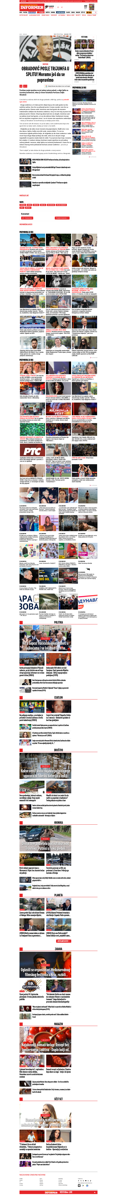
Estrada (45, 1115)
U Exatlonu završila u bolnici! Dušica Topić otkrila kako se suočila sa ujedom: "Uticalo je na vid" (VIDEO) (50, 734)
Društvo (48, 12)
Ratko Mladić (24, 15)
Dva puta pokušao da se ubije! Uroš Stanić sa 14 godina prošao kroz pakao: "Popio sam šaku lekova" (50, 1163)
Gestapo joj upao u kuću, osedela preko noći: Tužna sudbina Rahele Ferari (50, 1016)
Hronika (53, 12)
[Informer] (58, 7)
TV (20, 1182)
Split (22, 207)
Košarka (23, 205)
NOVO (21, 12)
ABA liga (43, 205)
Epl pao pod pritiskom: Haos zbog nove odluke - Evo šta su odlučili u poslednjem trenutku (50, 1083)
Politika (25, 12)
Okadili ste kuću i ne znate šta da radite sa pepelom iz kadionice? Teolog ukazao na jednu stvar (57, 798)
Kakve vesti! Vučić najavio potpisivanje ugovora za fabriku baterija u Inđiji (79, 1)
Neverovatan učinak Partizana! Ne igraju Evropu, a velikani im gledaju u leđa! (51, 176)
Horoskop (54, 15)
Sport (21, 34)
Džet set (83, 12)
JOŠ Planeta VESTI (62, 941)
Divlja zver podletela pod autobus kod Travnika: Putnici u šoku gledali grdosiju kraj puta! (45, 846)
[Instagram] (83, 1180)
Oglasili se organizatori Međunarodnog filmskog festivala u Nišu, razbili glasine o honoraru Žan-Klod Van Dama (45, 972)
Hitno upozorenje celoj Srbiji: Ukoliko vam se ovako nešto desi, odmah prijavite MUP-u (51, 879)
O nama (60, 1180)
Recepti (78, 15)
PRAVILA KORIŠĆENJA (62, 1185)
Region (45, 839)
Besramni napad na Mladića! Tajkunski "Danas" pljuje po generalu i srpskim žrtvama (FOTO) (50, 689)
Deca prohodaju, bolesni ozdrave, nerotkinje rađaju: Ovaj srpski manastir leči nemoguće (31, 798)
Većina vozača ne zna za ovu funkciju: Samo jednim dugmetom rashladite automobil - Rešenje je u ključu (49, 814)
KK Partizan (51, 205)
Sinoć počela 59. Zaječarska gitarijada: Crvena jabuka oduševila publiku (32, 997)
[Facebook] (79, 1180)
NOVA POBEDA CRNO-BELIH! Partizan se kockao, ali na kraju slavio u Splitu (50, 161)
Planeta (68, 12)
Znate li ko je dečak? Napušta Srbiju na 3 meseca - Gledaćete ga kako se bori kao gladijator (58, 718)
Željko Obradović (61, 205)
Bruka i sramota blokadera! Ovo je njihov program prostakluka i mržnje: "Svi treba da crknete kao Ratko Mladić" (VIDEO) (84, 54)
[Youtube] (86, 1180)
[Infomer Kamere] (50, 7)
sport (29, 205)
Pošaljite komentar (61, 218)
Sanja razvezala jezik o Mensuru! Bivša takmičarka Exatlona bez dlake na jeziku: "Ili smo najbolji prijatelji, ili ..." (51, 742)
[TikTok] (91, 1180)
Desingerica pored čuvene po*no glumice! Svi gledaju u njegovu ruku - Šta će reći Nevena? (51, 1155)
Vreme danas (45, 15)
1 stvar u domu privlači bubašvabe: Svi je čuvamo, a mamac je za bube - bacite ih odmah (51, 1091)
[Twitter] (81, 1180)
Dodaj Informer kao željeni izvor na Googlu (59, 86)
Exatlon (22, 712)
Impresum (60, 1183)
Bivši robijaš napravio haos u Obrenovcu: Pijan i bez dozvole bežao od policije (32, 870)
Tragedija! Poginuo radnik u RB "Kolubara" (51, 1)
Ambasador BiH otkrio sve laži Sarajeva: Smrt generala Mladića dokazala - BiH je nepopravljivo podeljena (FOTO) (57, 672)
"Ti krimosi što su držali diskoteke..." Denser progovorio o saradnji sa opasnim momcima (31, 1147)
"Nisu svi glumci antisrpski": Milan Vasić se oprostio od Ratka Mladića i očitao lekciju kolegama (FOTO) (51, 1008)
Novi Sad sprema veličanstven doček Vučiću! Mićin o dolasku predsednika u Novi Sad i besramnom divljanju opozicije (49, 681)
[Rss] (88, 1180)
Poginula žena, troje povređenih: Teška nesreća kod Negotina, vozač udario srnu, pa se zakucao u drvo (50, 887)
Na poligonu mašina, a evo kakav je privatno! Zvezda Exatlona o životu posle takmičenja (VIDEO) (31, 718)
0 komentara (28, 218)
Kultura (45, 965)
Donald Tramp (91, 15)
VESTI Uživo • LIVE (66, 1192)
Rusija (84, 15)
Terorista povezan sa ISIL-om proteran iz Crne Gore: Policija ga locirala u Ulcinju (57, 870)
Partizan (25, 34)
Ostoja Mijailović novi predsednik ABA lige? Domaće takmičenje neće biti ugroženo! (51, 168)
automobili (61, 15)
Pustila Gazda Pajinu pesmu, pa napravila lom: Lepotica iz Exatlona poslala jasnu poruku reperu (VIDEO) (50, 726)
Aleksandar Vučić (34, 15)
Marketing (60, 1178)
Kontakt (60, 1182)
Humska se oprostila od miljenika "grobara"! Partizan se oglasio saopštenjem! (49, 184)
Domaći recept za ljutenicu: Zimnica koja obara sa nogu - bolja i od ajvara (58, 1070)
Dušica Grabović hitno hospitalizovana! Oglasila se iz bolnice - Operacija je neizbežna (57, 1147)
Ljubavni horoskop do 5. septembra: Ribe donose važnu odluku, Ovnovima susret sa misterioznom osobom (32, 1073)
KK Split (28, 207)
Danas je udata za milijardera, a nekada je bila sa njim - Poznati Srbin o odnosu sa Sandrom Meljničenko (45, 1122)
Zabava (73, 12)
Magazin (78, 12)
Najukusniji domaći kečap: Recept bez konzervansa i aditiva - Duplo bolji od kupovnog (45, 1047)
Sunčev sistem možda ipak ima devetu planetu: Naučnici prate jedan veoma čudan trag (51, 806)
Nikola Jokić (70, 15)
